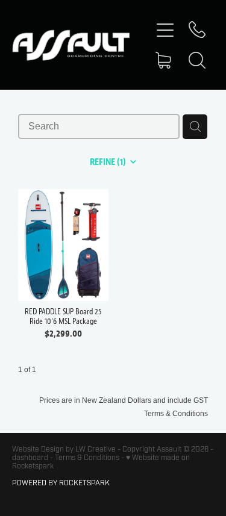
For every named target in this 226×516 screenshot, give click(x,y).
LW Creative (95, 449)
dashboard (30, 457)
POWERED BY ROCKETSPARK (61, 483)
